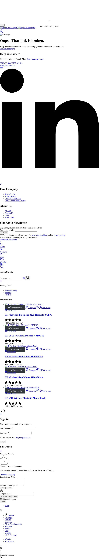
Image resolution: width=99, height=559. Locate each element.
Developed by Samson (8, 239)
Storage (8, 533)
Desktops (8, 518)
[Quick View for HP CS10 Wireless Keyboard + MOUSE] (38, 328)
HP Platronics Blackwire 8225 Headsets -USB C (28, 315)
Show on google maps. (35, 59)
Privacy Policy (10, 196)
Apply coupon (6, 496)
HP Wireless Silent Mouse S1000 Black (24, 377)
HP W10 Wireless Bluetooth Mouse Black (25, 398)
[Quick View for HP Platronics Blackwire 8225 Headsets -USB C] (38, 308)
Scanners (8, 522)
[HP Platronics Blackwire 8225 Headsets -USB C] (24, 304)
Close (9, 488)
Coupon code (5, 494)
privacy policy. (59, 235)
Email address (6, 428)
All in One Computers (13, 524)
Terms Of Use (10, 194)
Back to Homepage (7, 49)
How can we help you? (9, 485)
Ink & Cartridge (11, 535)
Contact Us (9, 213)
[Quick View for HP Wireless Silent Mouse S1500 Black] (38, 349)
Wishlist (8, 539)
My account (9, 541)
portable (8, 293)
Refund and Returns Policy (15, 201)
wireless (8, 295)
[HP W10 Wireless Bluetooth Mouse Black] (22, 387)
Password (4, 433)
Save (3, 488)
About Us (8, 211)
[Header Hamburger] (2, 25)
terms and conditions (39, 235)
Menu (7, 506)
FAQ (7, 215)
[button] (30, 308)
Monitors (8, 526)
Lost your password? (22, 437)
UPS (6, 531)
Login (3, 442)
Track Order (9, 217)
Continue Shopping (7, 474)
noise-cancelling (11, 290)
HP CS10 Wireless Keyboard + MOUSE (24, 335)
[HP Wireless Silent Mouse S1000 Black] (21, 367)
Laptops (11, 515)
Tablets (7, 528)
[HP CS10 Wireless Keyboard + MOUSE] (21, 325)
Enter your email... (7, 230)
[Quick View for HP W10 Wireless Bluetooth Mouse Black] (38, 391)
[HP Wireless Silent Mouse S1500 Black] (21, 346)
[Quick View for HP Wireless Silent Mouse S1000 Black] (38, 370)
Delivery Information (13, 199)
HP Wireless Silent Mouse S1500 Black (24, 356)
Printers (8, 520)
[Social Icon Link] (0, 67)
